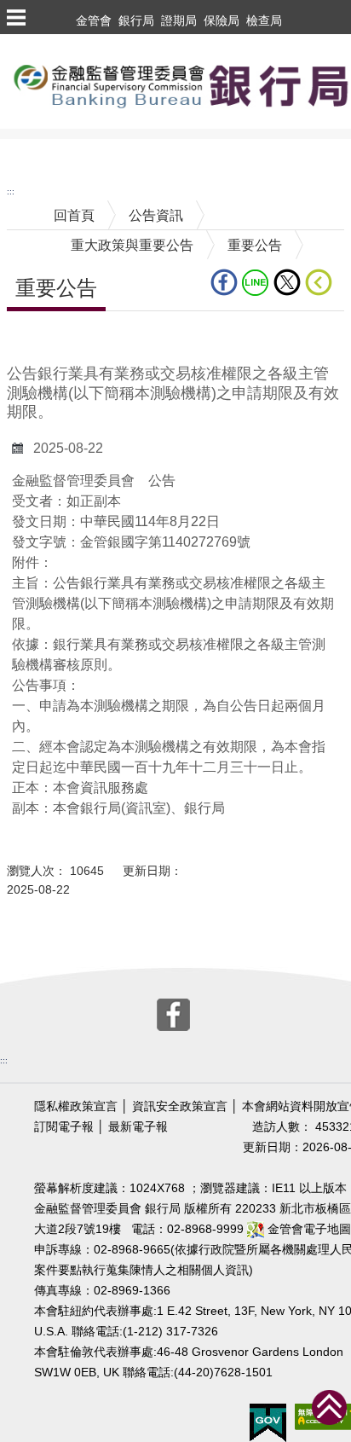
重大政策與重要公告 (132, 245)
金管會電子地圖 (307, 1229)
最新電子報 (138, 1127)
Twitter (289, 282)
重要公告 (254, 245)
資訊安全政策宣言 (179, 1106)
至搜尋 (20, 152)
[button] (15, 17)
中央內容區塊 (48, 337)
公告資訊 (156, 215)
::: (10, 191)
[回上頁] (322, 282)
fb (226, 282)
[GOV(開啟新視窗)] (268, 1422)
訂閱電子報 (64, 1127)
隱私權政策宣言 (76, 1106)
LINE (257, 282)
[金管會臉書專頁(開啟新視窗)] (173, 1012)
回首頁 (74, 215)
